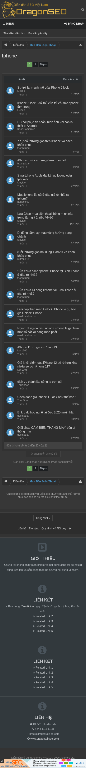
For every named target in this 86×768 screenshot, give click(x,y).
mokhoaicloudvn (26, 316)
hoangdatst (23, 163)
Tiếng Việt (42, 518)
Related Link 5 (44, 630)
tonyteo (21, 182)
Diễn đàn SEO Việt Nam (53, 493)
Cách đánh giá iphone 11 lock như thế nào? (46, 397)
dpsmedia (23, 415)
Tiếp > (43, 64)
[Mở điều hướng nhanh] (80, 45)
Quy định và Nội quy (54, 528)
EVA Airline (27, 606)
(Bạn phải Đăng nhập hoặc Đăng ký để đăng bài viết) (43, 461)
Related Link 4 (44, 626)
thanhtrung (23, 148)
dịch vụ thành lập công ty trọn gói (39, 381)
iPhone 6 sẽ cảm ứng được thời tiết (41, 160)
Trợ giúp (34, 528)
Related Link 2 (44, 616)
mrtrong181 (23, 259)
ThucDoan (23, 385)
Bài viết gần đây (37, 33)
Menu (9, 23)
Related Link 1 (44, 667)
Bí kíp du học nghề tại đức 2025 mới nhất (45, 412)
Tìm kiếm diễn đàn (14, 33)
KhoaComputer (26, 129)
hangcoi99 (23, 201)
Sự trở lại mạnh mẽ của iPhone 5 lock (43, 87)
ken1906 (22, 350)
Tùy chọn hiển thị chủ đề (43, 453)
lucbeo (21, 90)
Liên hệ (22, 528)
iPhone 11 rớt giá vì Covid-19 (37, 347)
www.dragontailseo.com (44, 738)
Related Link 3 (44, 621)
